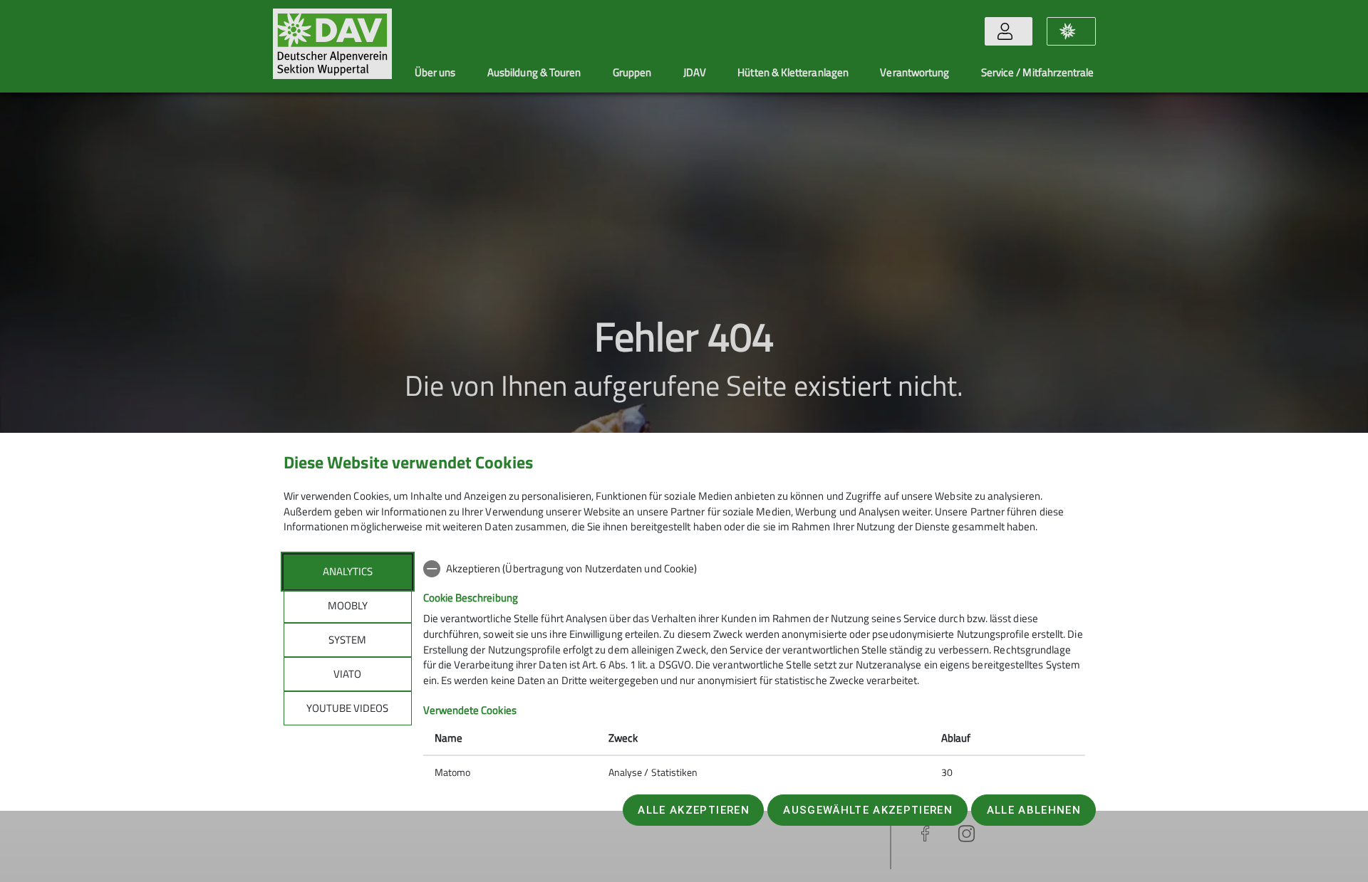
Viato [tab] (347, 674)
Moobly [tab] (348, 605)
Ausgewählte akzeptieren (868, 810)
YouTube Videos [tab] (347, 708)
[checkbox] (754, 569)
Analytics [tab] (348, 571)
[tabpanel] (754, 672)
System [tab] (347, 639)
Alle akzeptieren (693, 810)
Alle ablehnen (1034, 810)
